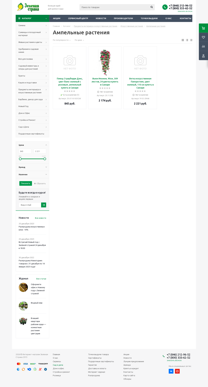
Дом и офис (58, 368)
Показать (25, 183)
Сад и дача (58, 365)
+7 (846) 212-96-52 (180, 5)
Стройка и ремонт (61, 372)
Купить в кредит (131, 368)
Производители (123, 18)
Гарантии (92, 365)
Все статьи (41, 279)
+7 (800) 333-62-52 (180, 8)
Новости (101, 18)
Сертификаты (95, 358)
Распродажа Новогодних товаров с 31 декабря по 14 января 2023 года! (32, 263)
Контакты (185, 18)
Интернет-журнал (96, 372)
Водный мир (36, 303)
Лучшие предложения (133, 361)
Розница (57, 375)
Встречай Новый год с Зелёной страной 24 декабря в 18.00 (32, 245)
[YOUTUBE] (177, 371)
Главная (56, 354)
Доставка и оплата (97, 368)
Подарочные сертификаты (101, 361)
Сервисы (57, 361)
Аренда (127, 365)
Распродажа (94, 375)
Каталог (27, 18)
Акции (56, 18)
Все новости (40, 218)
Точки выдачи (149, 18)
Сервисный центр (78, 18)
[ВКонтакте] (171, 371)
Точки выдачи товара (98, 354)
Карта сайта (129, 375)
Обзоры (127, 379)
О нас (168, 18)
